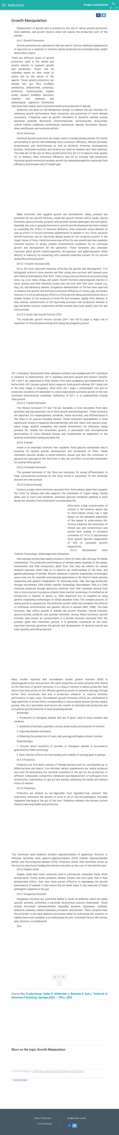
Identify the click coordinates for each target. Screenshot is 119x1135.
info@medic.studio (76, 1118)
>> (116, 7)
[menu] (3, 5)
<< (110, 7)
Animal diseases (22, 1071)
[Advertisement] (81, 79)
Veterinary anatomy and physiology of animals (58, 1071)
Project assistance (96, 4)
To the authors (44, 1123)
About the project (43, 1118)
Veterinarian (20, 1079)
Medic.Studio (16, 5)
